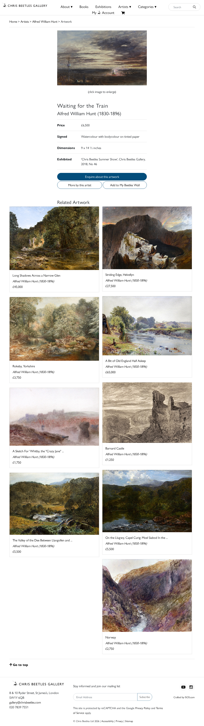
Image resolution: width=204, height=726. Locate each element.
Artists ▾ (124, 6)
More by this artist (79, 185)
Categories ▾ (147, 6)
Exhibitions (103, 6)
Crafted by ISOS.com (184, 697)
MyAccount (103, 12)
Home (13, 21)
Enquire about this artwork (102, 176)
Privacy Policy (142, 708)
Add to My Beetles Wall (125, 185)
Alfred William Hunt (44, 21)
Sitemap (129, 721)
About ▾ (67, 6)
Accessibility (107, 721)
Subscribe (144, 697)
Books (83, 6)
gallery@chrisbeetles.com (25, 702)
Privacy (119, 721)
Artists (25, 21)
